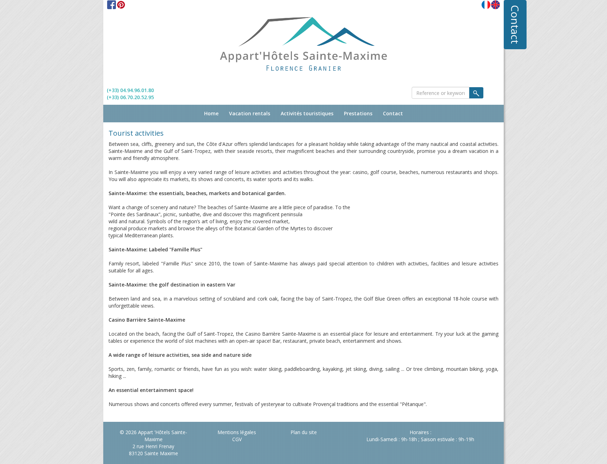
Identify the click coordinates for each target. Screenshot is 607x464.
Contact (515, 24)
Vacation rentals (249, 113)
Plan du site (304, 432)
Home (211, 113)
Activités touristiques (307, 113)
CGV (237, 439)
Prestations (358, 113)
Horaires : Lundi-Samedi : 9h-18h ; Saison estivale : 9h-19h (420, 436)
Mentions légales (236, 432)
